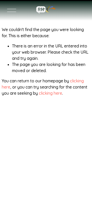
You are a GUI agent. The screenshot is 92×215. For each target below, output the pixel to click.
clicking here (50, 93)
